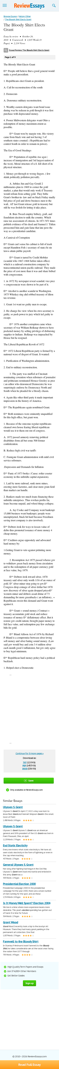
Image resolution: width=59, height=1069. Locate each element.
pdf (24, 765)
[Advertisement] (29, 708)
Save (31, 780)
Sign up (29, 983)
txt (25, 762)
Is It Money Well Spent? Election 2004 (26, 903)
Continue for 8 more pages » (30, 753)
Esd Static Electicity (15, 845)
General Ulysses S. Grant (18, 865)
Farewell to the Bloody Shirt (20, 941)
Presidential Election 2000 (19, 884)
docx (24, 768)
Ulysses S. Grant (13, 807)
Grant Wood (10, 922)
